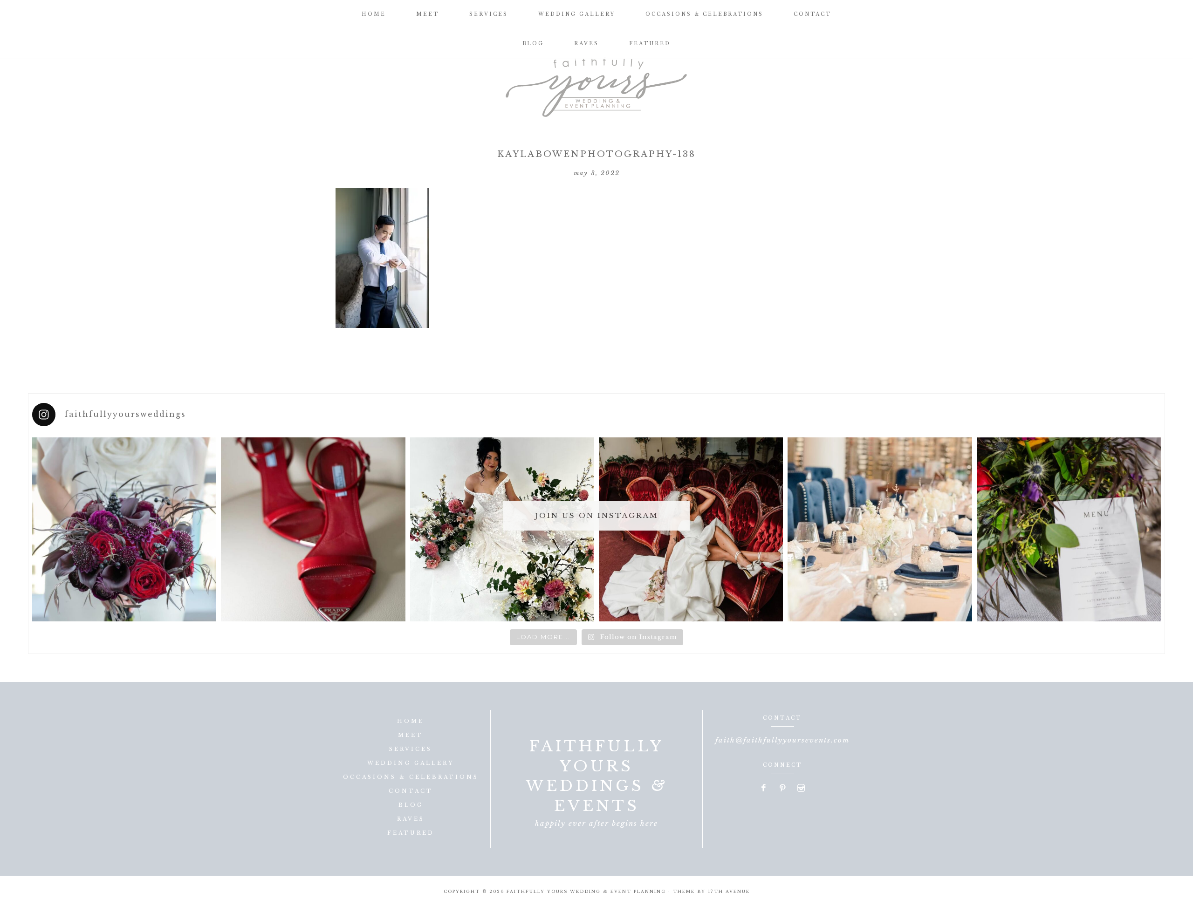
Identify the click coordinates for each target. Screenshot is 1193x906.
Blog (410, 805)
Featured (410, 833)
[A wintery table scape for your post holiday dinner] (880, 529)
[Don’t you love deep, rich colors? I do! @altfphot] (124, 529)
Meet (410, 735)
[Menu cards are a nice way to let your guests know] (1069, 529)
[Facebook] (764, 788)
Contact (411, 791)
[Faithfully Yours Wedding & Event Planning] (596, 84)
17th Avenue (729, 891)
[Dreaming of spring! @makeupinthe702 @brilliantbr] (502, 529)
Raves (411, 819)
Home (410, 721)
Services (410, 749)
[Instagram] (801, 788)
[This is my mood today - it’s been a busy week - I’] (691, 529)
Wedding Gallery (410, 763)
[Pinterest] (783, 788)
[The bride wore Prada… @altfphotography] (313, 529)
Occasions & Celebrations (411, 777)
